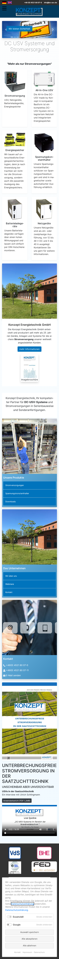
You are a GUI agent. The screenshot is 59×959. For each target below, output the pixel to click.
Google (16, 924)
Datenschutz (39, 952)
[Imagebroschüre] (29, 366)
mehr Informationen (29, 349)
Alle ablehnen (29, 945)
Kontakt (17, 952)
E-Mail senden (13, 675)
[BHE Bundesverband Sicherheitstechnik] (44, 852)
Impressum (27, 952)
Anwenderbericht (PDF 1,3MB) (16, 800)
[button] (6, 29)
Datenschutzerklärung (22, 903)
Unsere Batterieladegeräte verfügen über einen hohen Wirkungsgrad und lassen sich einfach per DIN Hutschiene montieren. (14, 240)
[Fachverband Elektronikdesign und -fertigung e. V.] (44, 866)
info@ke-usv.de (50, 3)
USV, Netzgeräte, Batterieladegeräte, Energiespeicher (14, 103)
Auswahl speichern (29, 932)
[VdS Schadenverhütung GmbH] (15, 852)
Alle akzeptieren (29, 938)
